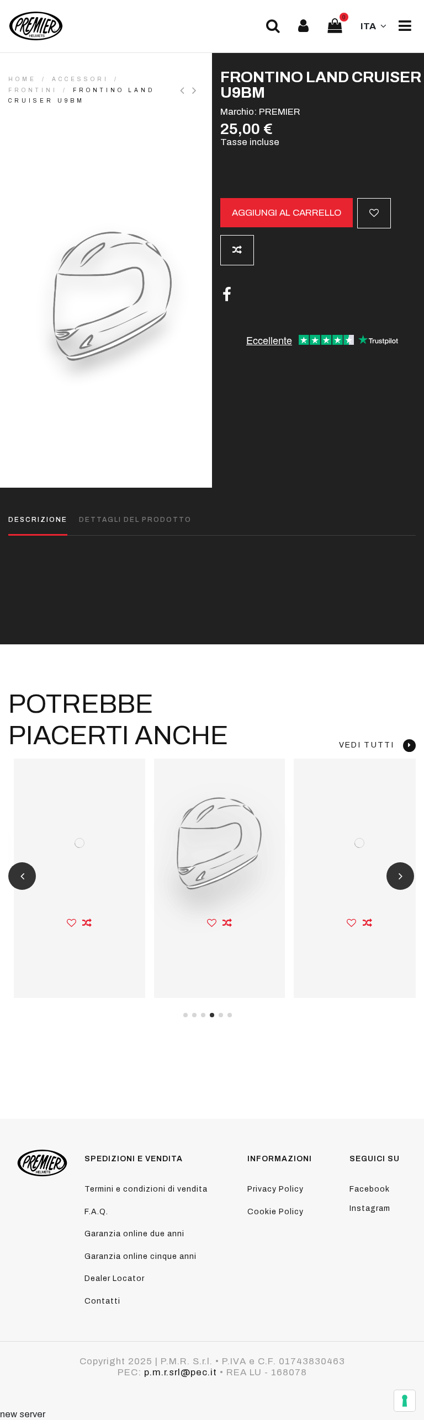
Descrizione (37, 520)
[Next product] (195, 90)
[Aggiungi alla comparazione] (237, 250)
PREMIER (279, 111)
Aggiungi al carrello (286, 212)
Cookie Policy (275, 1212)
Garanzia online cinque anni (140, 1256)
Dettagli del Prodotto (135, 520)
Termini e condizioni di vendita (146, 1189)
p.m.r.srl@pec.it (180, 1372)
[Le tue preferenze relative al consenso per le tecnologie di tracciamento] (404, 1400)
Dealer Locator (114, 1278)
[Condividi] (226, 294)
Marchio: (238, 111)
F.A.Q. (96, 1212)
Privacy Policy (275, 1189)
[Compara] (87, 923)
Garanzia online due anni (134, 1234)
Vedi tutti (371, 745)
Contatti (102, 1301)
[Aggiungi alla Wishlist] (374, 213)
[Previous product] (186, 90)
